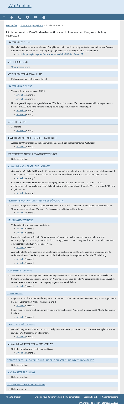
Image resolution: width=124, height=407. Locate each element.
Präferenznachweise (19, 86)
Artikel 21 (21, 146)
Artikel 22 (21, 130)
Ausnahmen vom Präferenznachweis (28, 166)
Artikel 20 (21, 114)
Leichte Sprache (91, 396)
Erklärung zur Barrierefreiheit (48, 396)
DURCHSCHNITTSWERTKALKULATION (26, 384)
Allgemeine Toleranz (19, 270)
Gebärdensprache (110, 396)
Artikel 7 (20, 247)
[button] (4, 17)
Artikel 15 (21, 94)
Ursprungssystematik (20, 220)
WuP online (19, 5)
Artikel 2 (20, 228)
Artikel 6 (20, 262)
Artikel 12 (21, 336)
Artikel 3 (20, 305)
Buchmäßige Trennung (21, 372)
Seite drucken (14, 396)
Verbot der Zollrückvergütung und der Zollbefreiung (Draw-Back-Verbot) (50, 360)
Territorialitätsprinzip (21, 324)
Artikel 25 (21, 178)
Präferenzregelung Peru (32, 25)
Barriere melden (72, 396)
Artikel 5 (20, 232)
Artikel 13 (21, 212)
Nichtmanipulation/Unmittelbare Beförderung (35, 200)
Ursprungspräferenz (20, 66)
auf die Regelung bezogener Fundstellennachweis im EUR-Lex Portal (48, 54)
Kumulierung (15, 293)
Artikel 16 (21, 98)
